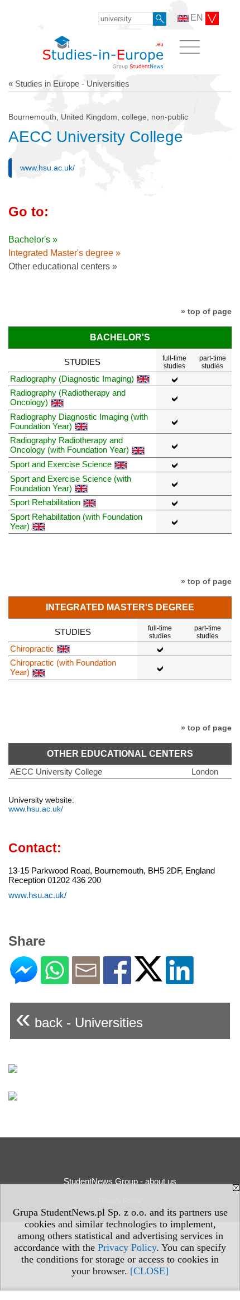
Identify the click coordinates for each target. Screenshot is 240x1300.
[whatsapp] (55, 979)
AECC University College (56, 771)
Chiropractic (32, 648)
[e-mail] (86, 979)
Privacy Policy (127, 1247)
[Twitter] (148, 976)
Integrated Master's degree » (64, 253)
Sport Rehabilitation (45, 502)
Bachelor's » (32, 239)
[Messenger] (23, 979)
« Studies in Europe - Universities (68, 83)
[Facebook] (117, 979)
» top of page (206, 311)
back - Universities (79, 1018)
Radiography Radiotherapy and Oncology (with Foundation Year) (69, 444)
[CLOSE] (149, 1271)
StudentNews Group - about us (120, 1181)
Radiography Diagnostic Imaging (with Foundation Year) (79, 421)
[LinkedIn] (180, 979)
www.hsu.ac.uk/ (47, 167)
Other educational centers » (62, 266)
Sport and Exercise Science (61, 464)
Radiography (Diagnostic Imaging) (72, 378)
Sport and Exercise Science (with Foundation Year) (70, 483)
